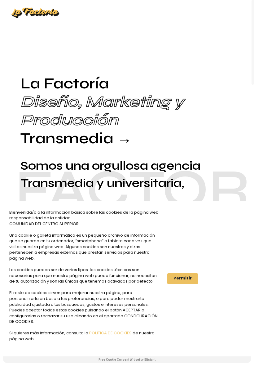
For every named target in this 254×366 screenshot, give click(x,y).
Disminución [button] (224, 278)
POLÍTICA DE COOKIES (111, 333)
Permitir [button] (182, 278)
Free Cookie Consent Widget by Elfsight (127, 359)
